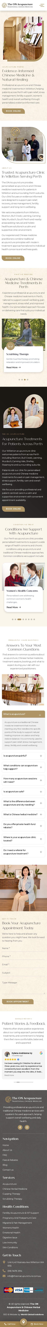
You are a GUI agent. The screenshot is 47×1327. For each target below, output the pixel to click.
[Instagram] (27, 1127)
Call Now (11, 1324)
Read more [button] (9, 1075)
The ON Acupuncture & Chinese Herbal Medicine (23, 1307)
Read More (11, 367)
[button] (19, 379)
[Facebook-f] (20, 1127)
